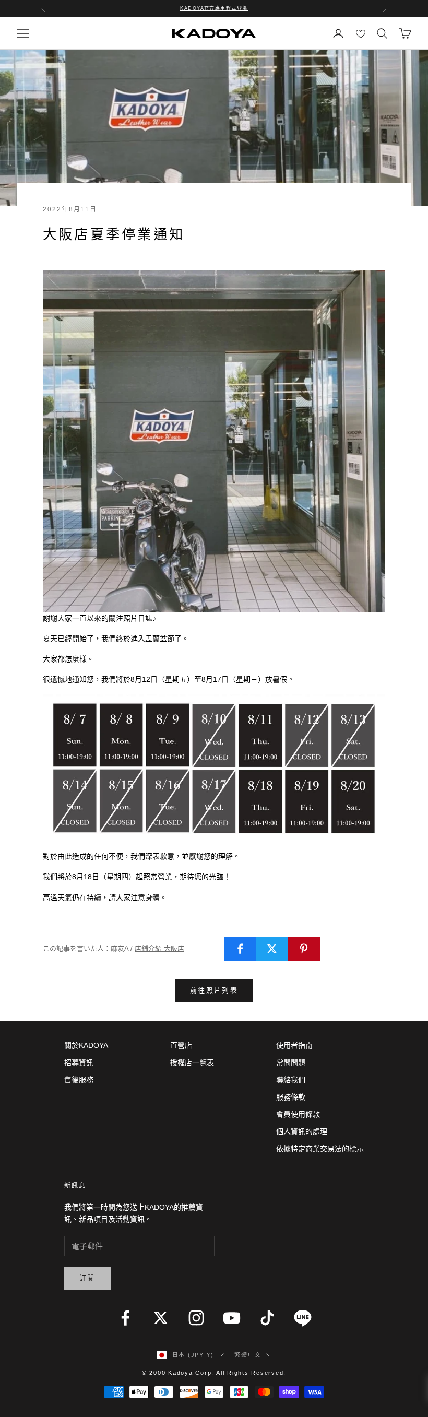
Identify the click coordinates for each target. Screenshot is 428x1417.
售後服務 (78, 1080)
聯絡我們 (290, 1080)
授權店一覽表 (192, 1062)
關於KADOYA (86, 1045)
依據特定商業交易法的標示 (320, 1148)
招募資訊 (78, 1062)
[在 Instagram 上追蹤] (196, 1317)
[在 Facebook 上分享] (240, 948)
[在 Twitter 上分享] (272, 948)
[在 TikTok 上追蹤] (267, 1317)
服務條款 (290, 1097)
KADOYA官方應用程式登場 (213, 8)
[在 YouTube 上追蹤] (231, 1317)
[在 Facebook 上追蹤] (125, 1317)
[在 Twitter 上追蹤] (160, 1317)
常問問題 (290, 1062)
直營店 (181, 1045)
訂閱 (87, 1278)
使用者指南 (294, 1045)
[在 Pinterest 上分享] (303, 948)
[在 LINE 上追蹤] (302, 1317)
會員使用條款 (298, 1114)
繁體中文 (247, 1355)
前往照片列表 (214, 990)
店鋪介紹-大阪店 (159, 948)
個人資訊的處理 (301, 1131)
